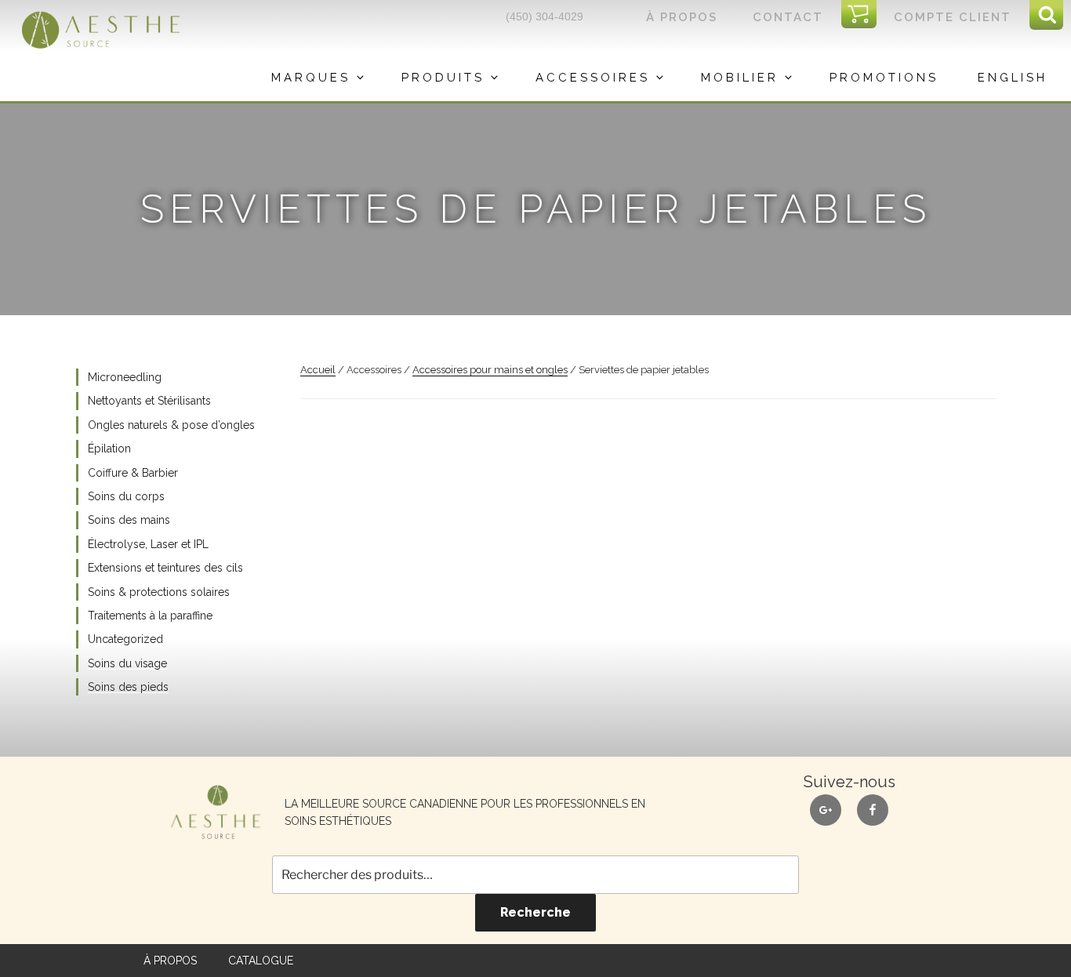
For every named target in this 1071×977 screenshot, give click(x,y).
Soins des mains (129, 520)
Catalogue (260, 960)
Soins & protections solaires (159, 592)
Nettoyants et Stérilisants (149, 400)
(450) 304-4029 (544, 16)
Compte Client (952, 17)
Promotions (884, 78)
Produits (443, 78)
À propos (681, 17)
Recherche (535, 912)
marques (310, 78)
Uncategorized (125, 639)
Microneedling (125, 377)
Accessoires (593, 78)
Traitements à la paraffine (150, 615)
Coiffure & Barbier (133, 473)
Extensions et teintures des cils (165, 567)
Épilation (109, 448)
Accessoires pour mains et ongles (490, 370)
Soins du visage (127, 663)
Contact (788, 17)
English (1012, 78)
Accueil (318, 370)
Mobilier (740, 78)
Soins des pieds (128, 687)
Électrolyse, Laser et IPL (148, 544)
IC (864, 15)
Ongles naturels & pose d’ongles (171, 425)
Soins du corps (126, 496)
